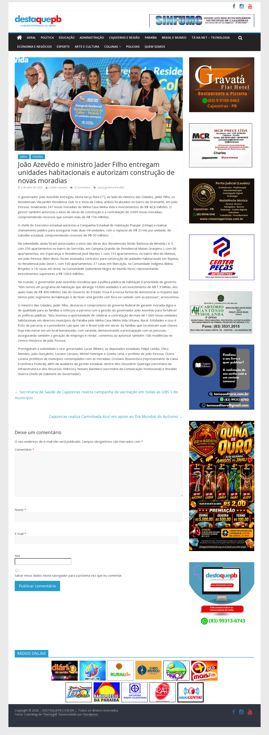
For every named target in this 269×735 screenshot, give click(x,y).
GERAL (31, 37)
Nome (20, 510)
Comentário (24, 449)
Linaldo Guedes (58, 187)
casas (100, 187)
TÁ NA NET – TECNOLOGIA (210, 37)
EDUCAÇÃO (67, 37)
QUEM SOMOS (155, 47)
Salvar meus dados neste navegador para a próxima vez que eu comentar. (68, 575)
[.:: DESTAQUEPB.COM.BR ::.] (38, 16)
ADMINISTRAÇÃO (92, 37)
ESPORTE (63, 47)
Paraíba (119, 187)
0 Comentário (82, 187)
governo (109, 187)
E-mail (20, 534)
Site (17, 556)
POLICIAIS (133, 47)
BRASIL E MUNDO (174, 37)
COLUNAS (111, 47)
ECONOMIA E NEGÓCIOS (34, 47)
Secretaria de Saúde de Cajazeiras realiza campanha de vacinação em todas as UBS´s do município (96, 394)
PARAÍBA (151, 37)
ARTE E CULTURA (87, 47)
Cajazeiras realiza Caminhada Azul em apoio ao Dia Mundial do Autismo (116, 416)
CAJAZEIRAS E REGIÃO (124, 37)
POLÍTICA (47, 37)
